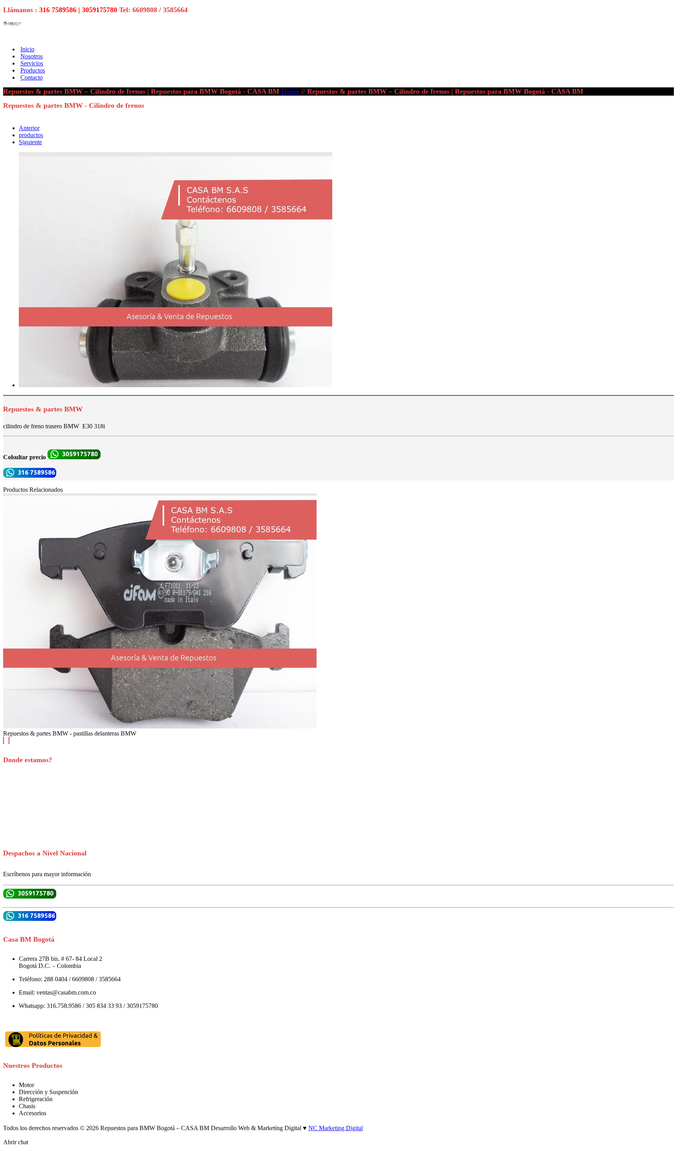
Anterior (29, 128)
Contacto (31, 77)
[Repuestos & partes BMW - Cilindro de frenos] (175, 385)
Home (290, 91)
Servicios (31, 63)
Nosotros (31, 56)
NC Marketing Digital (335, 1128)
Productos (32, 70)
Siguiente (30, 142)
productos (31, 135)
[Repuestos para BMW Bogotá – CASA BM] (13, 23)
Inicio (27, 49)
